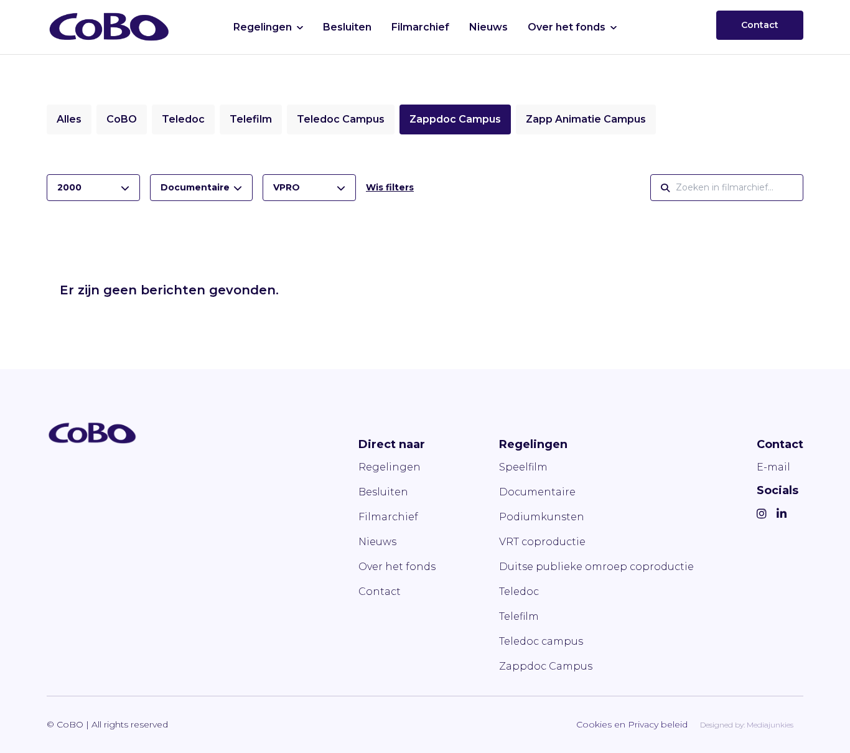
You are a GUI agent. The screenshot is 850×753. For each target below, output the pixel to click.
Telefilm (251, 119)
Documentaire (537, 492)
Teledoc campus (541, 641)
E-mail (773, 467)
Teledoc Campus (341, 119)
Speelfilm (523, 467)
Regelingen (262, 27)
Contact (759, 24)
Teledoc (183, 119)
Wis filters (390, 187)
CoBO (121, 119)
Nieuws (488, 27)
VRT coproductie (542, 542)
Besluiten (347, 27)
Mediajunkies (770, 724)
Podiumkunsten (541, 517)
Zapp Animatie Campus (586, 119)
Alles (69, 119)
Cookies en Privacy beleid (632, 724)
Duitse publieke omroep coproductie (596, 567)
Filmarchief (420, 27)
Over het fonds (566, 27)
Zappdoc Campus (455, 119)
